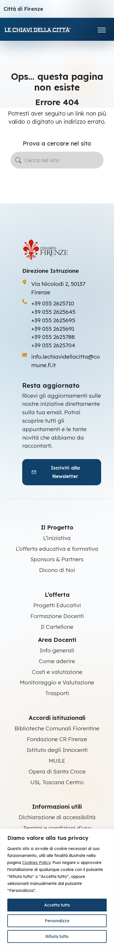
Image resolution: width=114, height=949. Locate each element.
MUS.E (57, 760)
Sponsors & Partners (57, 559)
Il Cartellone (57, 626)
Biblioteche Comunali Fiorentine (57, 728)
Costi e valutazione (57, 671)
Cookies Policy (36, 862)
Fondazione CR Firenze (57, 739)
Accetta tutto (57, 905)
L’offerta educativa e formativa (57, 548)
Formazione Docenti (57, 615)
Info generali (57, 650)
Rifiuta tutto (57, 936)
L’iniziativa (57, 537)
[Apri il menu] (102, 28)
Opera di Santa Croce (57, 771)
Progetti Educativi (57, 605)
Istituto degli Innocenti (57, 749)
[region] (57, 888)
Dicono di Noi (57, 569)
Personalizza (57, 920)
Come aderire (57, 661)
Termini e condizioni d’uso (57, 827)
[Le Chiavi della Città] (46, 29)
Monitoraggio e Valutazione (57, 682)
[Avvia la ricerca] (18, 160)
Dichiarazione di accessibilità (57, 817)
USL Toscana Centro (57, 782)
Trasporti (57, 693)
